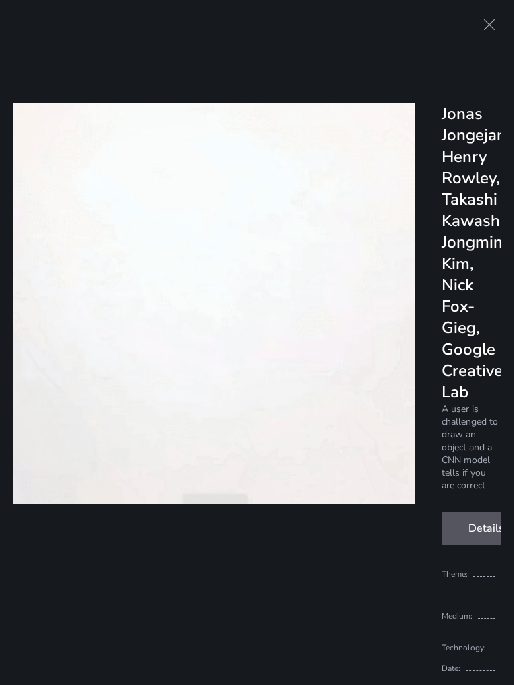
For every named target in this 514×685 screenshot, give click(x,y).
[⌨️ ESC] (489, 24)
